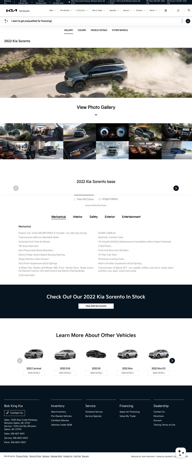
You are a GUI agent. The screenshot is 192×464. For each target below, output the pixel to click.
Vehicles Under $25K (61, 425)
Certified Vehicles (60, 420)
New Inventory (58, 412)
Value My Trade (128, 416)
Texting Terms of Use (164, 425)
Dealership (161, 406)
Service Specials (93, 416)
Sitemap (45, 456)
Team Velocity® (147, 456)
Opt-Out (77, 456)
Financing (126, 406)
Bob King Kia (9, 456)
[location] (69, 2)
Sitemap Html (56, 456)
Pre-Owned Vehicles (61, 416)
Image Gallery (110, 199)
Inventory (57, 406)
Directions (159, 416)
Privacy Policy (22, 456)
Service (90, 406)
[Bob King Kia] (17, 10)
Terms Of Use (35, 456)
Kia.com (158, 420)
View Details (34, 373)
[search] (189, 10)
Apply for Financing (130, 412)
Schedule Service (94, 412)
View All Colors (85, 199)
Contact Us (16, 413)
